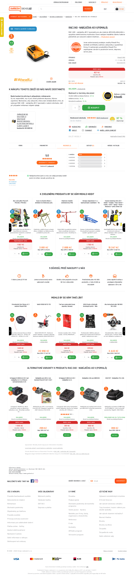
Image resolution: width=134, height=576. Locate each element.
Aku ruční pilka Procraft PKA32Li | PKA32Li (20, 202)
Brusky (102, 521)
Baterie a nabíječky (56, 16)
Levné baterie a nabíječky (44, 448)
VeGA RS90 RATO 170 (44, 304)
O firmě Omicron (105, 500)
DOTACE (41, 504)
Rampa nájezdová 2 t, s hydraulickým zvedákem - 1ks (90, 202)
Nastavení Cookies (14, 534)
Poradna (72, 496)
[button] (25, 254)
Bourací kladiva (105, 517)
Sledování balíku (44, 500)
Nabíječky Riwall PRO (117, 136)
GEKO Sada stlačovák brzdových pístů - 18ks (90, 305)
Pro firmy (78, 2)
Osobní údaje (122, 551)
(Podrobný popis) (108, 37)
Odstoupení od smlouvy (16, 541)
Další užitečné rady (106, 536)
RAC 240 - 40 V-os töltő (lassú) (79, 454)
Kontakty (92, 2)
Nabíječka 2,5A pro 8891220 (91, 378)
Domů (35, 16)
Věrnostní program (60, 2)
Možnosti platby (44, 496)
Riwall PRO (121, 57)
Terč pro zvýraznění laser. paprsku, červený (67, 305)
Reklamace (11, 504)
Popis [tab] (20, 145)
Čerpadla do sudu (106, 532)
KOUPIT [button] (26, 253)
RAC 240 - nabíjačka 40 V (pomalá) (64, 451)
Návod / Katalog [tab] (113, 145)
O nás (71, 523)
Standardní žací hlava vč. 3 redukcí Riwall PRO (20, 305)
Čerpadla (102, 529)
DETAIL (19, 435)
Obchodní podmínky (15, 507)
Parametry (44, 145)
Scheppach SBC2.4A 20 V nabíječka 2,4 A (67, 379)
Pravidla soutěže (13, 515)
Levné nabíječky (58, 448)
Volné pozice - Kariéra (77, 510)
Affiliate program (75, 531)
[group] (20, 227)
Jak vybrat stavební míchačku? (111, 514)
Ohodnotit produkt (47, 163)
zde (87, 567)
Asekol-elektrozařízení (16, 530)
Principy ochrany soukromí (17, 519)
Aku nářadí (43, 16)
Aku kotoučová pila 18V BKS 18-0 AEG (113, 305)
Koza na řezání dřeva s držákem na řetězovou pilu (44, 202)
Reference (72, 520)
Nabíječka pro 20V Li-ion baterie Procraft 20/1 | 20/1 (43, 379)
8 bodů (118, 96)
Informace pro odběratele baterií (20, 523)
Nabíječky (69, 16)
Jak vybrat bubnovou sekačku (110, 504)
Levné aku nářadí (30, 448)
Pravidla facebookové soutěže (19, 496)
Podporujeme (74, 500)
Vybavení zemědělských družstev (112, 496)
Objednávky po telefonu (16, 511)
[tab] (67, 145)
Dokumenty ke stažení (16, 500)
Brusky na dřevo (105, 525)
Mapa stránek (108, 551)
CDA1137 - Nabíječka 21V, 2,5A (114, 378)
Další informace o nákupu (17, 538)
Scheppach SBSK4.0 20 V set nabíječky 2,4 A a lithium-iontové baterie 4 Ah (19, 380)
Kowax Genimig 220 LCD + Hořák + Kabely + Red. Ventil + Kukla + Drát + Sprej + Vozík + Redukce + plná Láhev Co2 (113, 204)
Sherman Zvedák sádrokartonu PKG (67, 202)
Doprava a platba (44, 507)
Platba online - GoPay (15, 526)
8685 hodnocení (102, 118)
